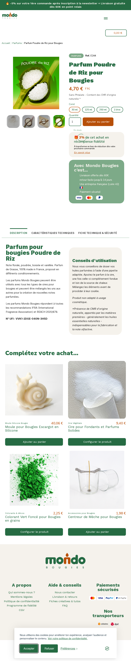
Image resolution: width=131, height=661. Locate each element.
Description (18, 232)
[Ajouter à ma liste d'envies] (57, 366)
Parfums (17, 43)
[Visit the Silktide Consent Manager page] (107, 648)
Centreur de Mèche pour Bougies (95, 517)
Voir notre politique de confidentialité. (68, 638)
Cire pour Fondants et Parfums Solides (93, 428)
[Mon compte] (122, 25)
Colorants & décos (14, 513)
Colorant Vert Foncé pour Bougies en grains (33, 518)
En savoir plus (82, 152)
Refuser (49, 648)
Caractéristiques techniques (52, 232)
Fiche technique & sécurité (97, 232)
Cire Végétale (75, 423)
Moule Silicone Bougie (16, 423)
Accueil (6, 43)
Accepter (29, 648)
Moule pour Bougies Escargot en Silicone (32, 428)
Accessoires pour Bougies (81, 513)
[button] (114, 26)
